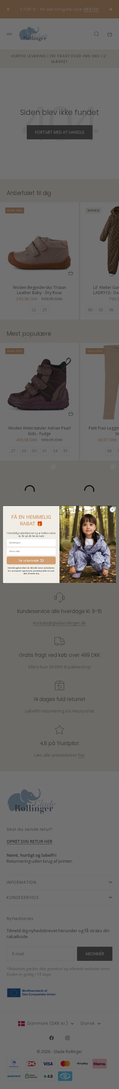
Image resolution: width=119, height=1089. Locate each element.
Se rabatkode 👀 (31, 560)
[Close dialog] (112, 509)
